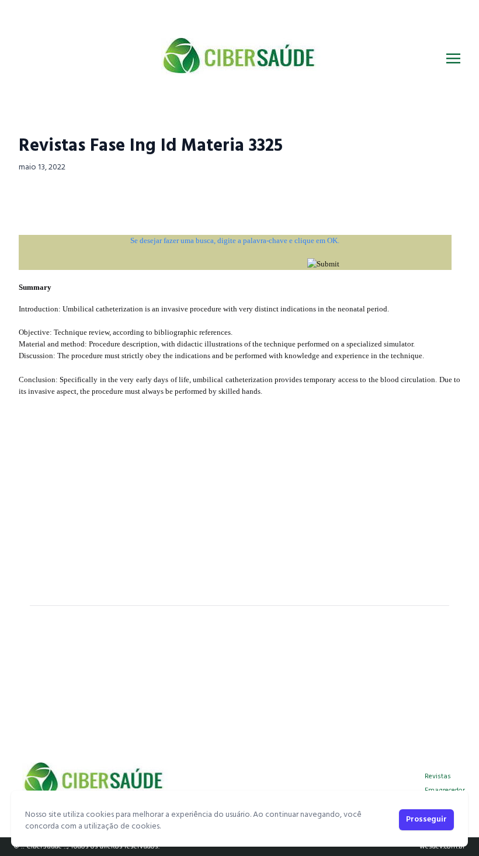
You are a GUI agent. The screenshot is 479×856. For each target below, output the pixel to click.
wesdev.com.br (442, 846)
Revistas (438, 776)
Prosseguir (426, 819)
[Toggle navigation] (453, 58)
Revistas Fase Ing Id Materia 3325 (151, 146)
